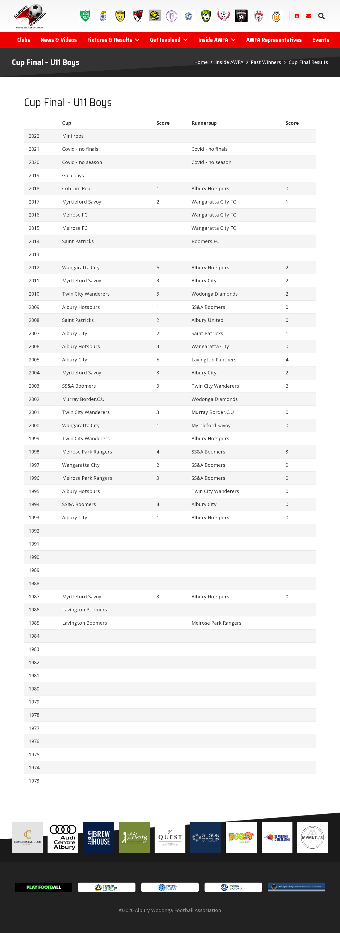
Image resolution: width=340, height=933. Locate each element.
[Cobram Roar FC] (155, 15)
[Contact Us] (308, 16)
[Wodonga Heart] (276, 16)
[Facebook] (297, 16)
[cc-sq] (27, 837)
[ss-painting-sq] (277, 837)
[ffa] (106, 887)
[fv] (233, 887)
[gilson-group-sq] (205, 837)
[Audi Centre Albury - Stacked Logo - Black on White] (63, 837)
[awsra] (296, 887)
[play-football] (43, 887)
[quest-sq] (170, 837)
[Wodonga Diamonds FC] (258, 16)
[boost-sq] (241, 837)
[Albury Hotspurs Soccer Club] (120, 16)
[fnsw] (170, 887)
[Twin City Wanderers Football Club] (223, 16)
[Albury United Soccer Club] (85, 16)
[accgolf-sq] (134, 837)
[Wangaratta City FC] (241, 16)
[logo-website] (31, 16)
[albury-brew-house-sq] (98, 837)
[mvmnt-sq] (312, 837)
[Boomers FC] (137, 16)
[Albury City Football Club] (102, 16)
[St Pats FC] (206, 16)
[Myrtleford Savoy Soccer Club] (188, 16)
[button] (321, 16)
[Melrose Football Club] (171, 16)
